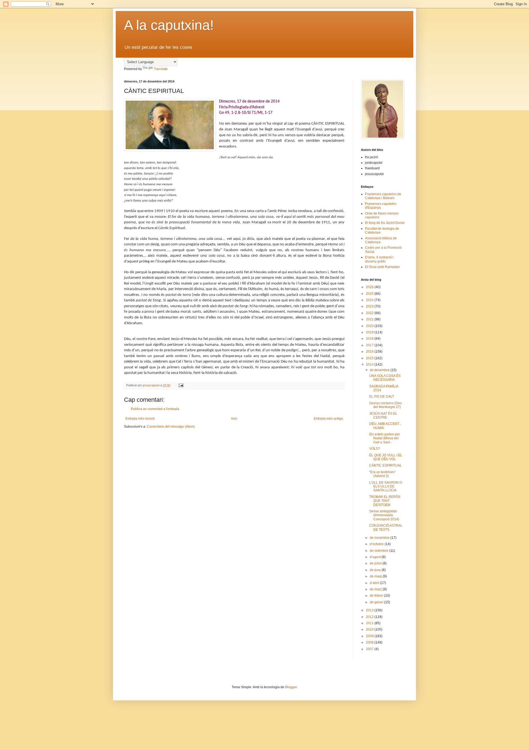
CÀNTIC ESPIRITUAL (385, 465)
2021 (370, 319)
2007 (370, 649)
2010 (370, 629)
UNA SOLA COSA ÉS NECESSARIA (385, 378)
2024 (370, 300)
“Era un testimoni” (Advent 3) (382, 474)
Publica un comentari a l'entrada (155, 409)
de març (376, 589)
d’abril (375, 583)
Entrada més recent (140, 418)
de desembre (380, 370)
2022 (370, 313)
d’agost (376, 557)
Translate (161, 69)
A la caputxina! (169, 25)
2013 (370, 610)
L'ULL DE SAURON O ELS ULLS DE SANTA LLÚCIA (385, 486)
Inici (234, 418)
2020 (370, 326)
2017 (370, 345)
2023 (370, 306)
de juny (376, 570)
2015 (370, 358)
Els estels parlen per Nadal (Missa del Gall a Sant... (384, 438)
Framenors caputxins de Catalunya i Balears (383, 196)
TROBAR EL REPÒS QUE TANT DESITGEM (384, 501)
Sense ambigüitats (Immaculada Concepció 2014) (384, 515)
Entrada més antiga (328, 418)
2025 (370, 294)
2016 (370, 351)
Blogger (291, 687)
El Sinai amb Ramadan (382, 267)
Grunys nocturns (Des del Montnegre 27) (385, 405)
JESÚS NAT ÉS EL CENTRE (383, 415)
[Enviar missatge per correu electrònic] (180, 385)
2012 (370, 617)
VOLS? (374, 449)
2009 (370, 636)
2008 (370, 642)
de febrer (377, 596)
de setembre (379, 551)
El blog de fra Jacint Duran (385, 223)
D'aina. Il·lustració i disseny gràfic (379, 259)
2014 (370, 364)
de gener (377, 602)
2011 (370, 623)
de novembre (380, 538)
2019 (370, 332)
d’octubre (377, 544)
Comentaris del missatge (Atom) (171, 426)
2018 (370, 339)
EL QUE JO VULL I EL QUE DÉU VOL (385, 457)
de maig (376, 576)
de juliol (376, 563)
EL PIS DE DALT (381, 396)
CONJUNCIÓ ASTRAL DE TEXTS (386, 527)
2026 (370, 287)
